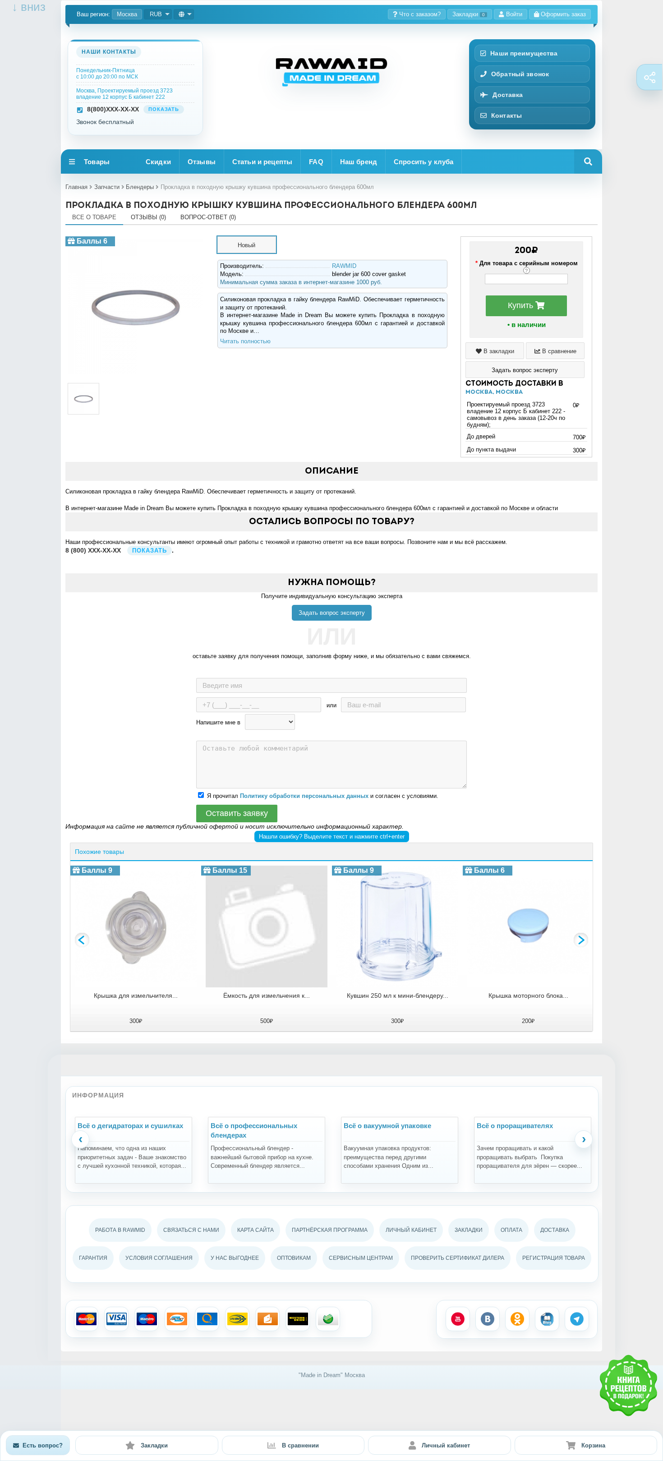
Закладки (468, 14)
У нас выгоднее (235, 1258)
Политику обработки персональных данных (304, 796)
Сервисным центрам (361, 1258)
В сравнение (558, 351)
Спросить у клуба (423, 162)
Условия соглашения (159, 1258)
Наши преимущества (523, 53)
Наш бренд (358, 162)
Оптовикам (294, 1258)
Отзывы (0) (148, 217)
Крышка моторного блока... (528, 995)
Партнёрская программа (330, 1230)
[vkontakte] (487, 1319)
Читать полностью (245, 341)
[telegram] (577, 1319)
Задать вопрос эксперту (332, 612)
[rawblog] (547, 1319)
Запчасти (107, 187)
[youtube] (458, 1319)
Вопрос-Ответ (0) (208, 217)
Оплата (511, 1230)
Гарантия (93, 1258)
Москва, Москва (494, 392)
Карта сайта (255, 1230)
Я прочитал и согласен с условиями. (322, 796)
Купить (521, 305)
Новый (246, 245)
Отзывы (202, 162)
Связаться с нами (191, 1230)
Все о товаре (94, 217)
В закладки (498, 351)
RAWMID (344, 266)
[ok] (517, 1319)
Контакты (506, 115)
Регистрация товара (553, 1258)
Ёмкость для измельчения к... (266, 995)
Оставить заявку (237, 813)
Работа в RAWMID (120, 1230)
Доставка (508, 94)
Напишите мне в (218, 722)
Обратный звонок (520, 74)
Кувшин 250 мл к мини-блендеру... (397, 995)
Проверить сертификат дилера (457, 1258)
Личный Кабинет (411, 1230)
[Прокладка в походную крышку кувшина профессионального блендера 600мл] (135, 239)
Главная (76, 187)
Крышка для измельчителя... (136, 995)
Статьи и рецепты (262, 162)
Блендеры (140, 187)
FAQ (316, 162)
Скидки (158, 162)
